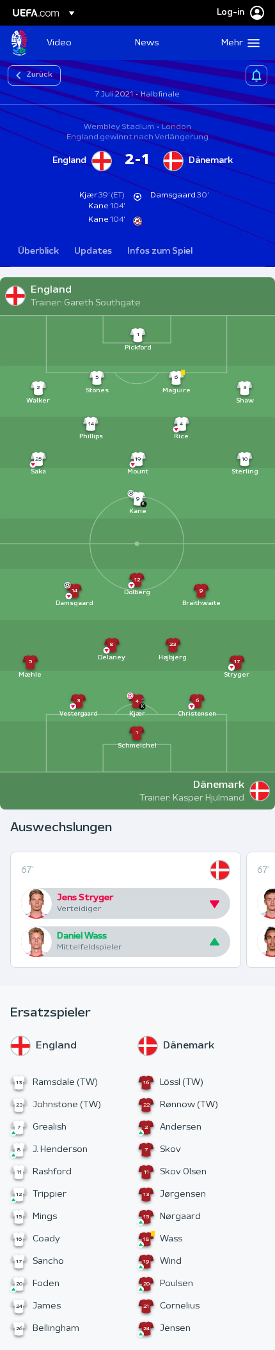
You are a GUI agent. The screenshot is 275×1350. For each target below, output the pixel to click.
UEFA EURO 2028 (19, 43)
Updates (93, 251)
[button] (237, 42)
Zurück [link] (39, 75)
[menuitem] (80, 42)
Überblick (38, 251)
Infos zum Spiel (159, 251)
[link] (59, 42)
